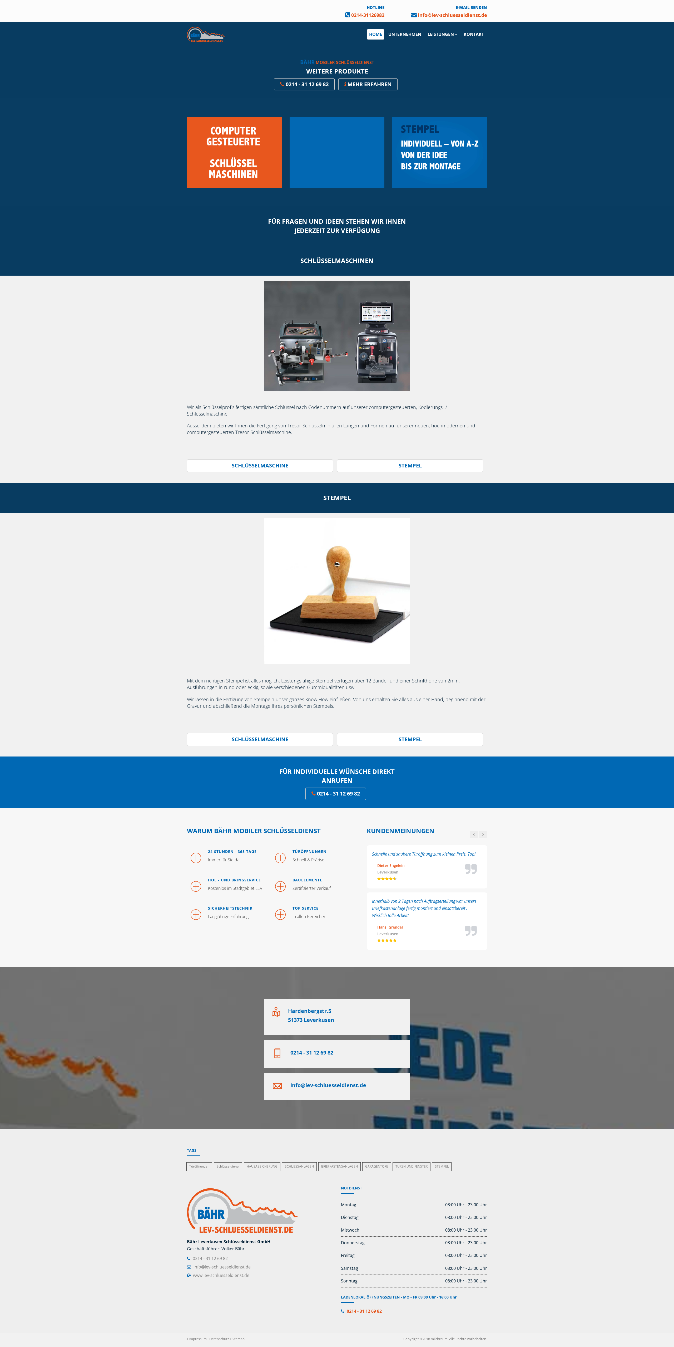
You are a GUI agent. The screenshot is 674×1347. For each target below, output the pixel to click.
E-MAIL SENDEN (471, 7)
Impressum (198, 1338)
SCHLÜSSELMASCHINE (260, 465)
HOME (375, 34)
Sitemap (238, 1338)
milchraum (439, 1338)
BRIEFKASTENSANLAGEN (339, 1166)
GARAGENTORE (376, 1166)
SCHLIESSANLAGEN (299, 1166)
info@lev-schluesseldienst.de (452, 15)
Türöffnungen (199, 1166)
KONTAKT (474, 34)
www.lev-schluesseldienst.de (221, 1275)
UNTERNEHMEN (404, 34)
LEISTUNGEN (441, 34)
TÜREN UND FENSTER (411, 1166)
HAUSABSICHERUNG (262, 1166)
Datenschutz (219, 1338)
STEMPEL (410, 465)
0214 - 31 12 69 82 (307, 84)
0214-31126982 (367, 15)
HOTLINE (375, 7)
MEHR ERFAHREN (369, 84)
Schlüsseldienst (228, 1166)
